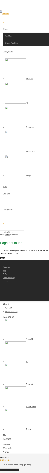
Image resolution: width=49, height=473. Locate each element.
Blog (5, 186)
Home (2, 258)
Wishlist (8, 36)
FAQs (5, 274)
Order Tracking (11, 43)
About (5, 29)
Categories (8, 51)
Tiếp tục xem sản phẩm (9, 470)
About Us (6, 267)
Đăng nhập (8, 209)
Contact (6, 194)
